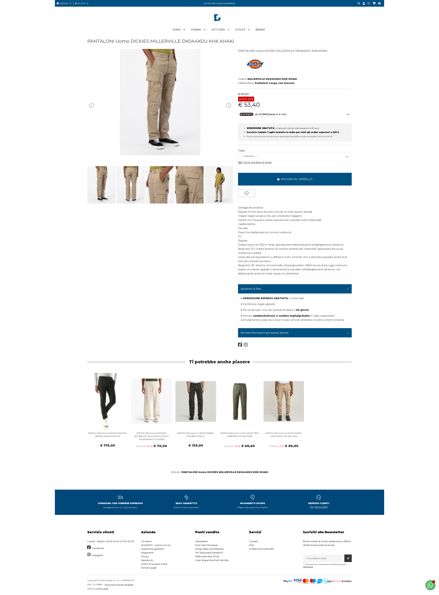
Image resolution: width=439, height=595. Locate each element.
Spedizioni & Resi (251, 288)
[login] (362, 3)
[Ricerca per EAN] (378, 3)
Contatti (253, 541)
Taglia (241, 150)
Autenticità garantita (152, 548)
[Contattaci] (367, 3)
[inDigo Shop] (219, 23)
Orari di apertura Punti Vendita (212, 560)
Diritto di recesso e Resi (154, 564)
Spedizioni (147, 560)
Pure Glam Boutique (206, 545)
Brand (260, 29)
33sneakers (201, 541)
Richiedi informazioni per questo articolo (265, 332)
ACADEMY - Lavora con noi (156, 545)
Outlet (240, 29)
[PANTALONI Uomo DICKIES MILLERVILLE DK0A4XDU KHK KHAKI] (160, 154)
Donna (196, 29)
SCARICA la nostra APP (261, 548)
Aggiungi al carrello (295, 179)
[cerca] (357, 3)
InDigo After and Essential (209, 548)
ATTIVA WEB (101, 588)
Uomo (176, 29)
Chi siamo (146, 541)
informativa (308, 567)
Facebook (98, 548)
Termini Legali (148, 567)
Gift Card (218, 29)
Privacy (145, 556)
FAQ (251, 545)
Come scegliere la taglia (257, 162)
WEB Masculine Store (207, 556)
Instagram (97, 555)
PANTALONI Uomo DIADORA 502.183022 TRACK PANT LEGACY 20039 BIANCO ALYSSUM (151, 436)
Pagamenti (147, 552)
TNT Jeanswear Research (209, 552)
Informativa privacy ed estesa (119, 584)
